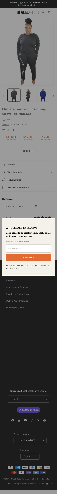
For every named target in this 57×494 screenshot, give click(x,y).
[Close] (51, 222)
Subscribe (28, 257)
